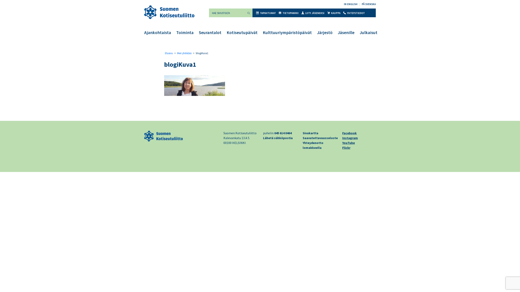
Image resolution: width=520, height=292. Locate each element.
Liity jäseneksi (314, 13)
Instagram (350, 138)
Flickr (346, 148)
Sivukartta (310, 133)
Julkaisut (368, 32)
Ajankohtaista (157, 32)
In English (351, 4)
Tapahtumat (268, 13)
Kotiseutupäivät (242, 32)
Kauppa (335, 13)
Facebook (349, 133)
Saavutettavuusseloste (320, 138)
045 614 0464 (283, 133)
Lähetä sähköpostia (278, 138)
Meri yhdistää (184, 53)
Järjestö (325, 32)
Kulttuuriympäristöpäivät (287, 32)
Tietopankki (291, 13)
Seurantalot (210, 32)
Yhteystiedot (356, 13)
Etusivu (169, 53)
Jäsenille (346, 32)
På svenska (369, 4)
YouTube (348, 143)
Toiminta (185, 32)
